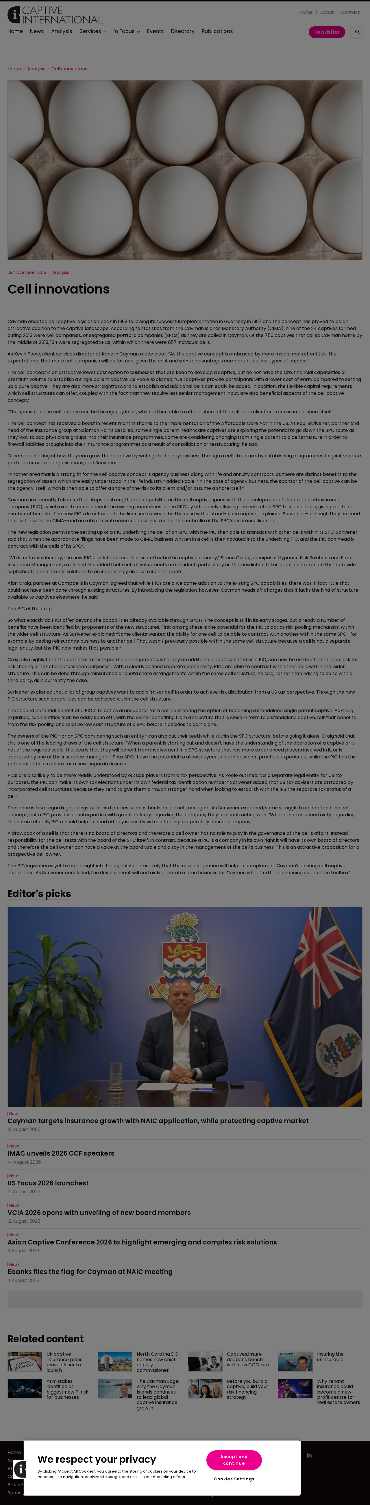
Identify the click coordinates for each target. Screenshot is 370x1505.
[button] (22, 1469)
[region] (162, 1468)
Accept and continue (234, 1460)
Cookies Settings (234, 1479)
